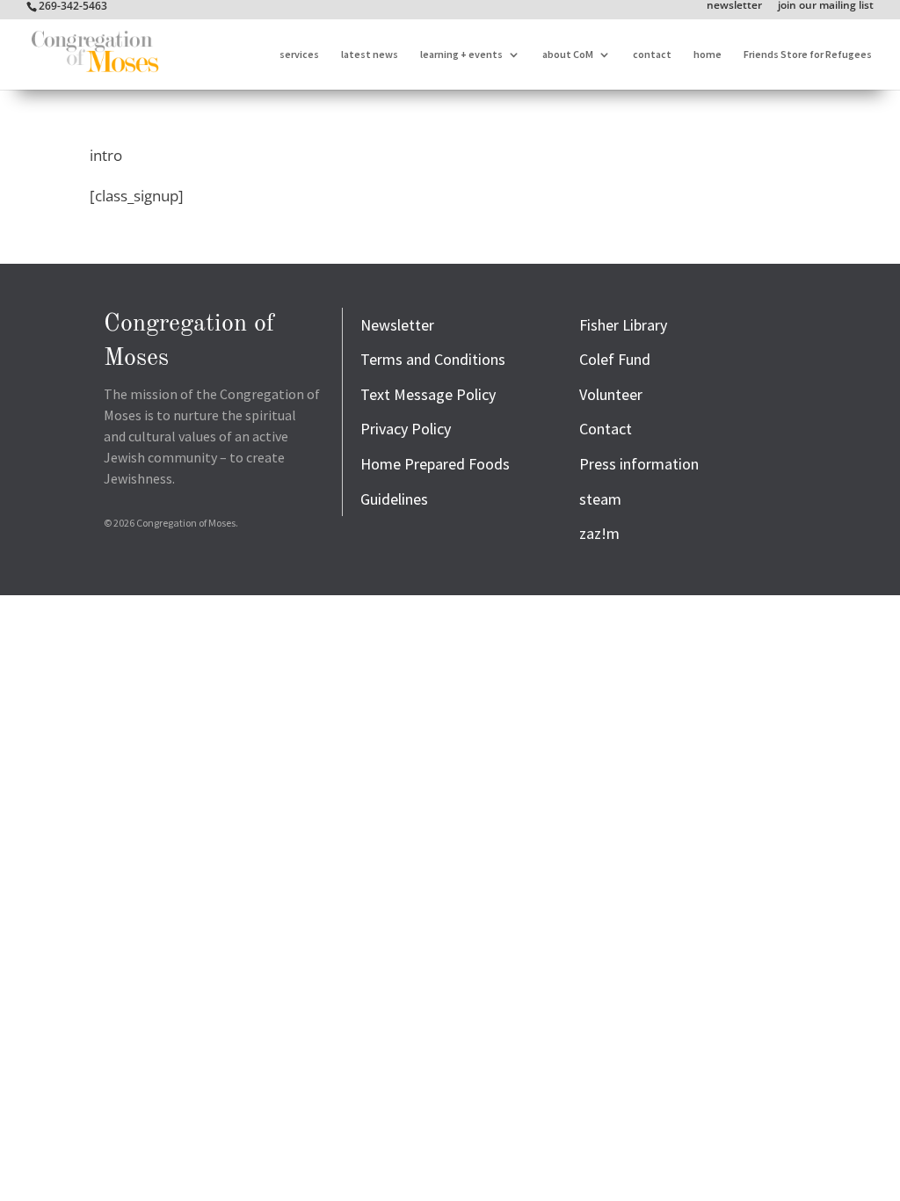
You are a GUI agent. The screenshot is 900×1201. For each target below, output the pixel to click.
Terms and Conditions (432, 359)
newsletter (734, 6)
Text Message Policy (428, 394)
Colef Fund (614, 359)
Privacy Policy (405, 429)
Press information (639, 464)
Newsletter (397, 325)
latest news (369, 54)
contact (652, 54)
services (299, 54)
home (707, 54)
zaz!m (599, 533)
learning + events (461, 54)
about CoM (567, 54)
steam (600, 499)
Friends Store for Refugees (808, 54)
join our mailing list (826, 6)
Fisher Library (623, 325)
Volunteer (610, 394)
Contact (605, 429)
